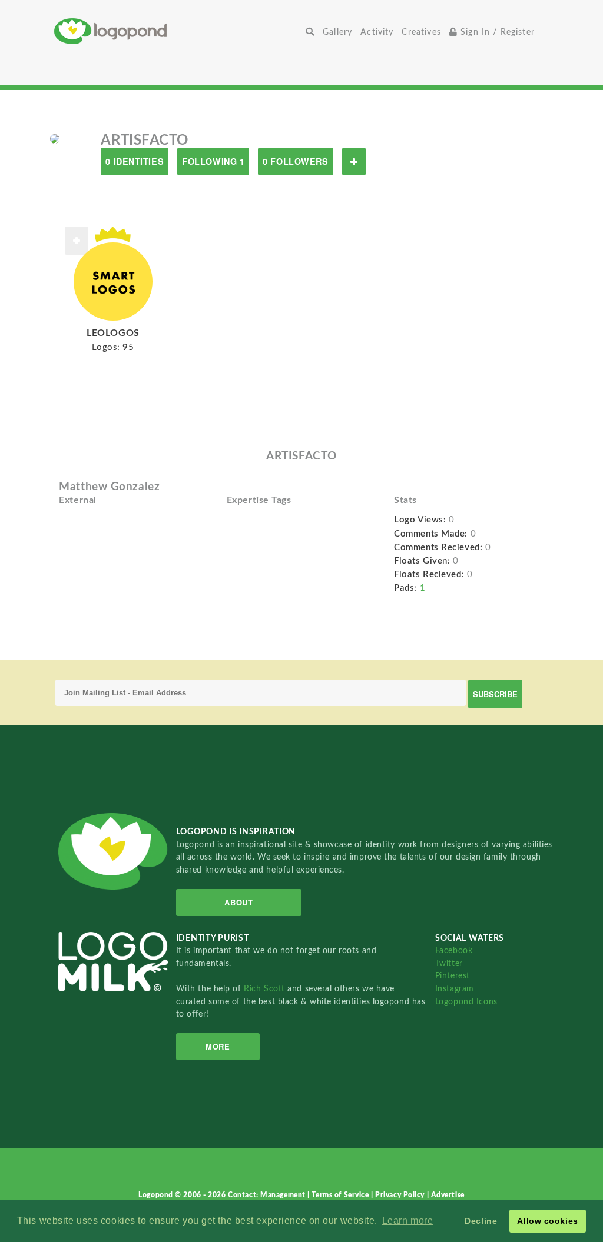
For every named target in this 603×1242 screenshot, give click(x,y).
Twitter (449, 963)
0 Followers (295, 161)
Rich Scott (265, 988)
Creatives (421, 32)
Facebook (453, 950)
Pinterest (452, 975)
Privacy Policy (400, 1194)
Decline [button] (481, 1221)
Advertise (448, 1194)
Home (178, 31)
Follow (354, 161)
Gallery (337, 32)
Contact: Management (267, 1194)
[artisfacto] (54, 138)
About (238, 902)
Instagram (454, 988)
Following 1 (213, 161)
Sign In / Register (496, 32)
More (218, 1046)
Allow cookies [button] (547, 1221)
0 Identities (134, 161)
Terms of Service (341, 1194)
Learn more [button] (407, 1221)
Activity (376, 32)
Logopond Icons (466, 1001)
